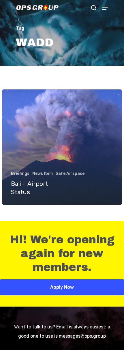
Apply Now (62, 287)
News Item (42, 173)
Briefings (20, 173)
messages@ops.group (82, 336)
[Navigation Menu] (105, 8)
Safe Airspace (70, 173)
